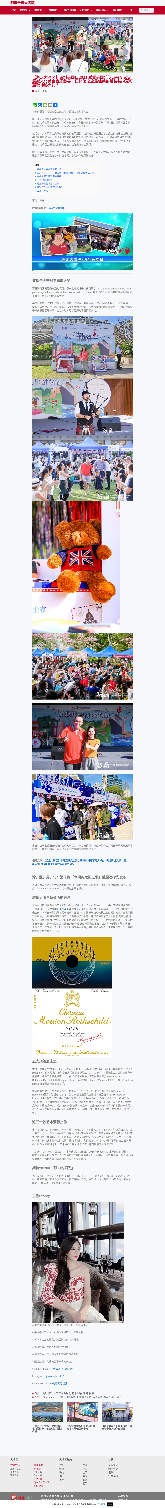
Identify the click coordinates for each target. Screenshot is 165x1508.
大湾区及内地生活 (63, 1369)
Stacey (46, 1397)
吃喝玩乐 (38, 10)
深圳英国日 (72, 1397)
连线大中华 (100, 10)
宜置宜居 (23, 10)
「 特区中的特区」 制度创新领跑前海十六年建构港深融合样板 (47, 1429)
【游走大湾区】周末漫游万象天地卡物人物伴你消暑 (117, 1427)
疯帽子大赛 (85, 1397)
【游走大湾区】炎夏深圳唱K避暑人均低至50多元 (81, 1427)
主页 (14, 10)
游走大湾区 (110, 1397)
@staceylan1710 (55, 1376)
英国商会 (97, 1397)
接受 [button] (110, 1504)
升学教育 (53, 10)
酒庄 (119, 1397)
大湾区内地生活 (62, 1393)
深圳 (85, 1393)
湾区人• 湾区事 (70, 10)
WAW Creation (57, 207)
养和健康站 (117, 10)
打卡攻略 (77, 1393)
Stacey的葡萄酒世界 (56, 1383)
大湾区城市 (84, 10)
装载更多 (82, 1448)
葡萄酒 (63, 909)
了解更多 (102, 1504)
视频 (91, 1393)
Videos (55, 1397)
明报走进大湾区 (22, 3)
